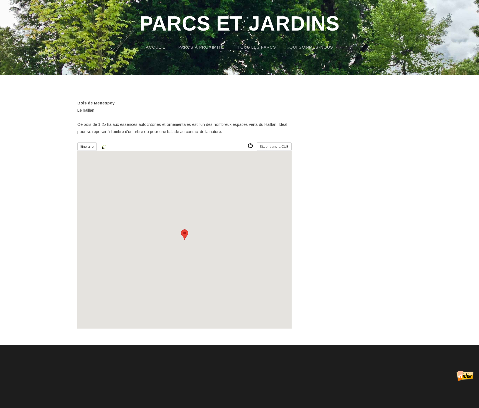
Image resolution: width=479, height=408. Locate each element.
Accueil (155, 47)
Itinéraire (87, 147)
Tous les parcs (256, 47)
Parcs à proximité (201, 47)
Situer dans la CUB (274, 147)
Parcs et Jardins (239, 23)
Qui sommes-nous (311, 47)
